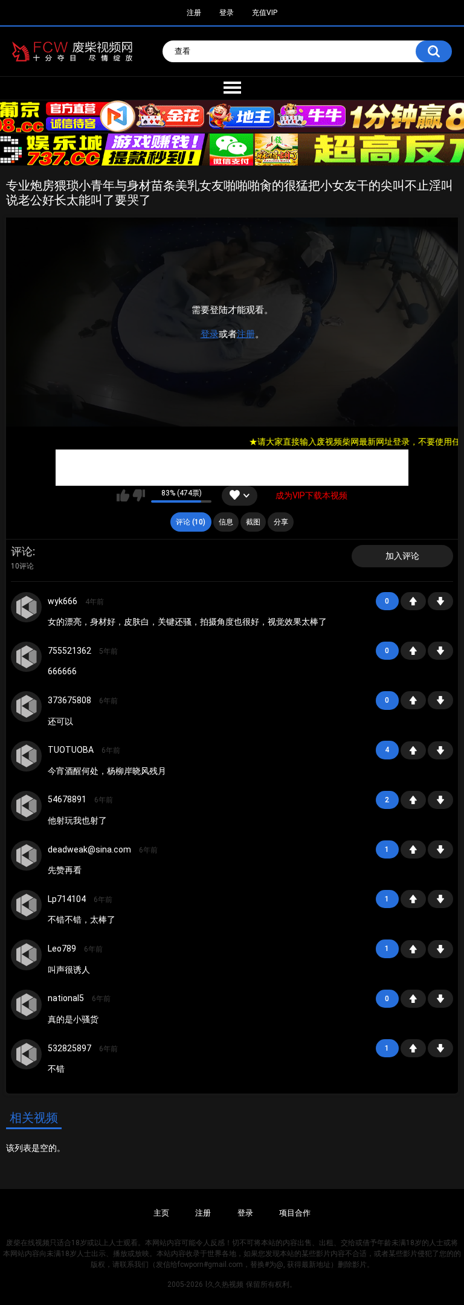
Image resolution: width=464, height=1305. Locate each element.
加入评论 (402, 556)
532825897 (69, 1048)
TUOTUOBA (71, 750)
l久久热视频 (224, 1284)
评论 (22, 551)
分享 (281, 522)
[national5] (26, 1005)
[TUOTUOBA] (26, 756)
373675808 (69, 700)
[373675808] (26, 706)
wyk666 (62, 601)
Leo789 (62, 948)
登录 (210, 334)
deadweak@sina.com (89, 849)
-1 (440, 601)
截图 (253, 522)
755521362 (69, 651)
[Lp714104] (26, 905)
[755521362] (26, 657)
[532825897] (26, 1054)
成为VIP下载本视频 (311, 495)
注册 (246, 334)
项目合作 (295, 1212)
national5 (66, 998)
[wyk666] (26, 607)
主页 (161, 1212)
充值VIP (264, 12)
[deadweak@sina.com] (26, 855)
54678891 (67, 799)
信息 (226, 522)
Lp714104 (67, 899)
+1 (413, 601)
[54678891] (26, 806)
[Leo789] (26, 954)
